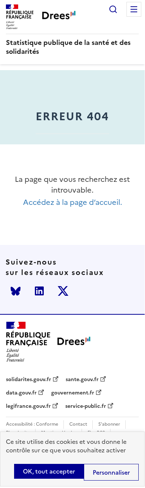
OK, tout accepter (49, 471)
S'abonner (109, 424)
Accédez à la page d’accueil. (72, 202)
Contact (78, 424)
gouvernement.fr (72, 393)
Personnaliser (111, 472)
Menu (133, 9)
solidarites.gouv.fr (28, 379)
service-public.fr (85, 406)
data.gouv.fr (21, 393)
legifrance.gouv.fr (28, 406)
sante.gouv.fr (82, 379)
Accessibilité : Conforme (32, 424)
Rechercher (113, 9)
